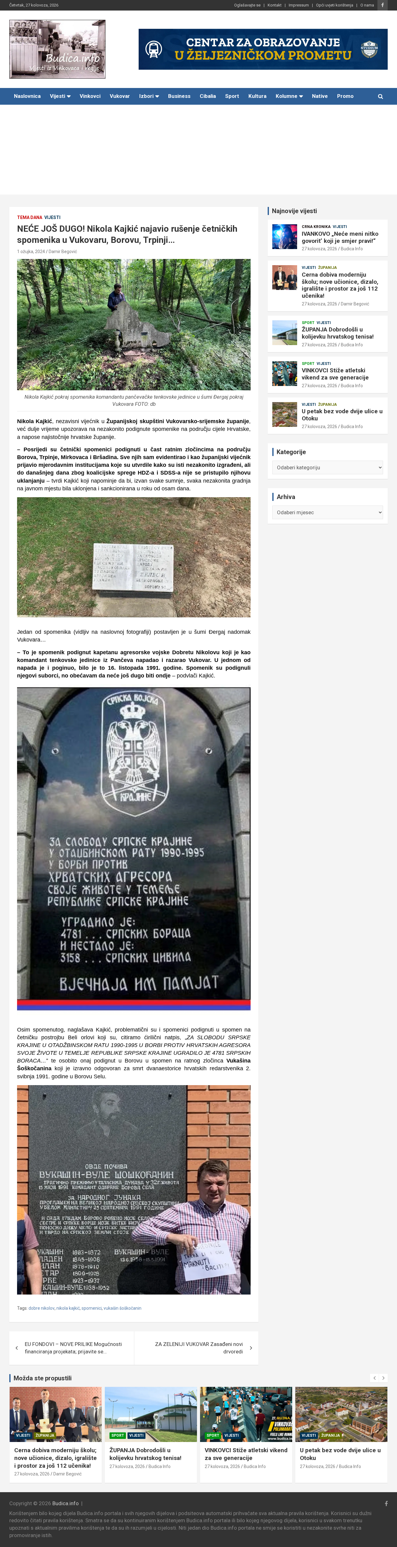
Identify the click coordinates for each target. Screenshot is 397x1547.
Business (179, 96)
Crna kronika (316, 227)
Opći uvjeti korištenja (334, 5)
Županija (327, 267)
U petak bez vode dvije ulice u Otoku (342, 415)
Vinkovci (90, 96)
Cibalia (208, 96)
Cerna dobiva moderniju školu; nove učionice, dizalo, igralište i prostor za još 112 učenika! (340, 285)
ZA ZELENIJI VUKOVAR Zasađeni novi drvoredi (199, 1348)
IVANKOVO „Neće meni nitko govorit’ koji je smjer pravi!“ (340, 237)
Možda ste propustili (43, 1378)
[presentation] (374, 1378)
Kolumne (286, 96)
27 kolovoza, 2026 (319, 248)
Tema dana (29, 217)
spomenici (92, 1308)
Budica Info (352, 248)
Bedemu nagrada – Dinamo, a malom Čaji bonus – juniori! (339, 1454)
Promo (345, 96)
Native (320, 96)
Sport (232, 96)
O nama (367, 5)
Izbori (146, 96)
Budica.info (65, 1503)
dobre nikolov (42, 1308)
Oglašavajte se (247, 5)
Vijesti (57, 96)
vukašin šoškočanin (122, 1308)
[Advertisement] (198, 151)
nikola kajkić (68, 1308)
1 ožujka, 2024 (31, 251)
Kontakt (275, 5)
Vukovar (120, 96)
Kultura (257, 96)
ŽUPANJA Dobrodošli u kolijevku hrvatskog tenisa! (338, 333)
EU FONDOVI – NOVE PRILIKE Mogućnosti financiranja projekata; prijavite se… (73, 1348)
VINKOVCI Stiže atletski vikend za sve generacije (335, 374)
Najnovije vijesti (294, 211)
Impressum (299, 5)
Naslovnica (27, 96)
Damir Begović (63, 251)
